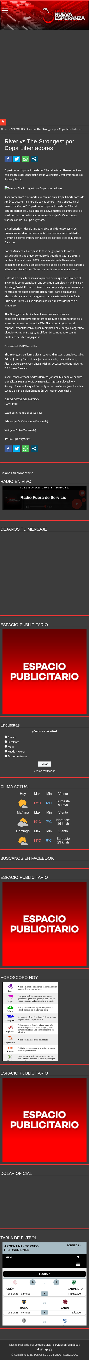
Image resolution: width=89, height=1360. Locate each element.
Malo (11, 746)
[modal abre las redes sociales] (34, 159)
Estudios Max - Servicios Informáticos (57, 1344)
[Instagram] (41, 1349)
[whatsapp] (50, 1349)
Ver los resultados (44, 770)
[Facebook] (38, 1349)
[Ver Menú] (5, 10)
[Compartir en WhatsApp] (25, 159)
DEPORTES (18, 129)
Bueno (12, 737)
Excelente (13, 742)
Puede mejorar (16, 751)
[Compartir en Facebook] (8, 159)
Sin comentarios (17, 756)
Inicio (6, 129)
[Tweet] (16, 159)
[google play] (46, 1349)
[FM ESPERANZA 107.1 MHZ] (44, 15)
